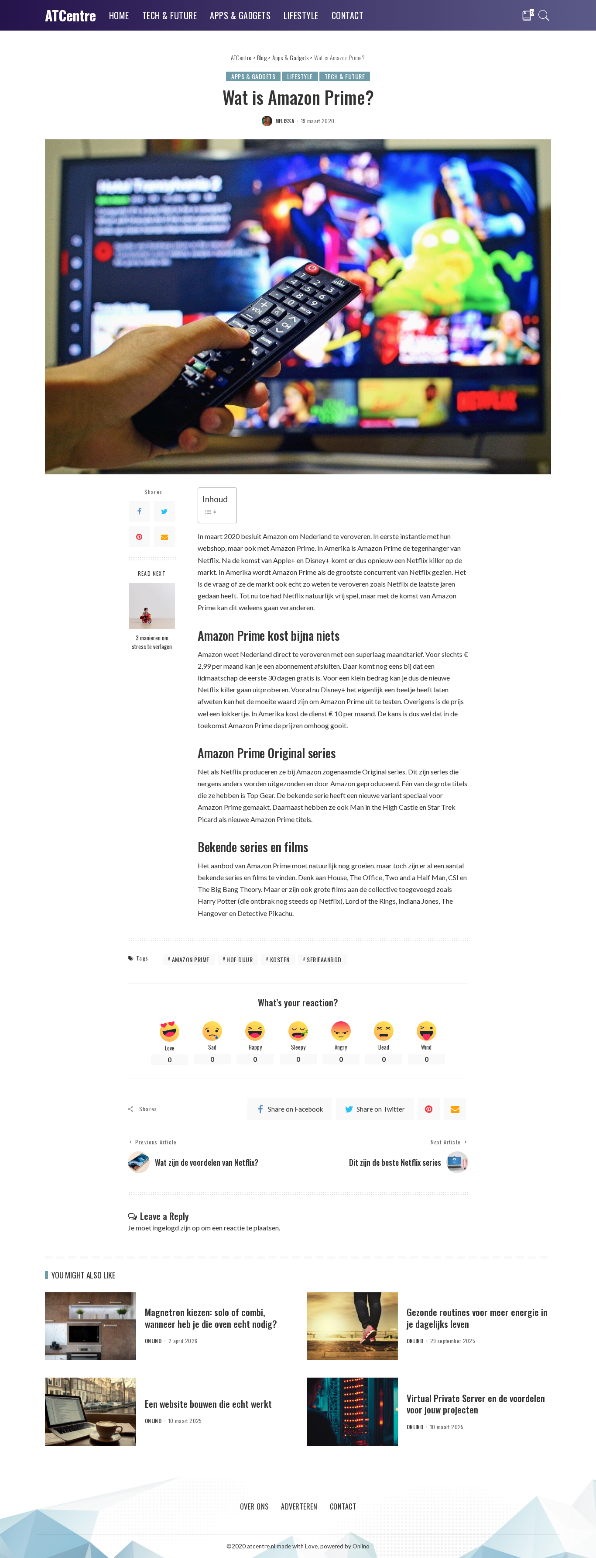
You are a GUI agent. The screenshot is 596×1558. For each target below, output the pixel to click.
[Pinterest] (139, 536)
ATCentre (70, 15)
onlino (153, 1341)
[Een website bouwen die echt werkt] (90, 1411)
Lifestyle (300, 76)
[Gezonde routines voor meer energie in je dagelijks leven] (352, 1325)
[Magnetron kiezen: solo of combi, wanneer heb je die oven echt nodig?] (90, 1325)
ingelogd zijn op (176, 1227)
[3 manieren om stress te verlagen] (152, 605)
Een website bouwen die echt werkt (208, 1403)
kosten (280, 959)
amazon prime (190, 959)
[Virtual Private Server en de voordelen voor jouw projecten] (352, 1411)
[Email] (164, 536)
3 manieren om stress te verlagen (152, 642)
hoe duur (239, 959)
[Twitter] (164, 511)
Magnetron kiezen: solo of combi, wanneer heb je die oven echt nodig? (211, 1317)
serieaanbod (324, 959)
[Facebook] (139, 511)
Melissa (284, 121)
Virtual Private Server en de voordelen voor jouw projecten (476, 1403)
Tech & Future (345, 76)
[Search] (544, 15)
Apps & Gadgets (253, 76)
